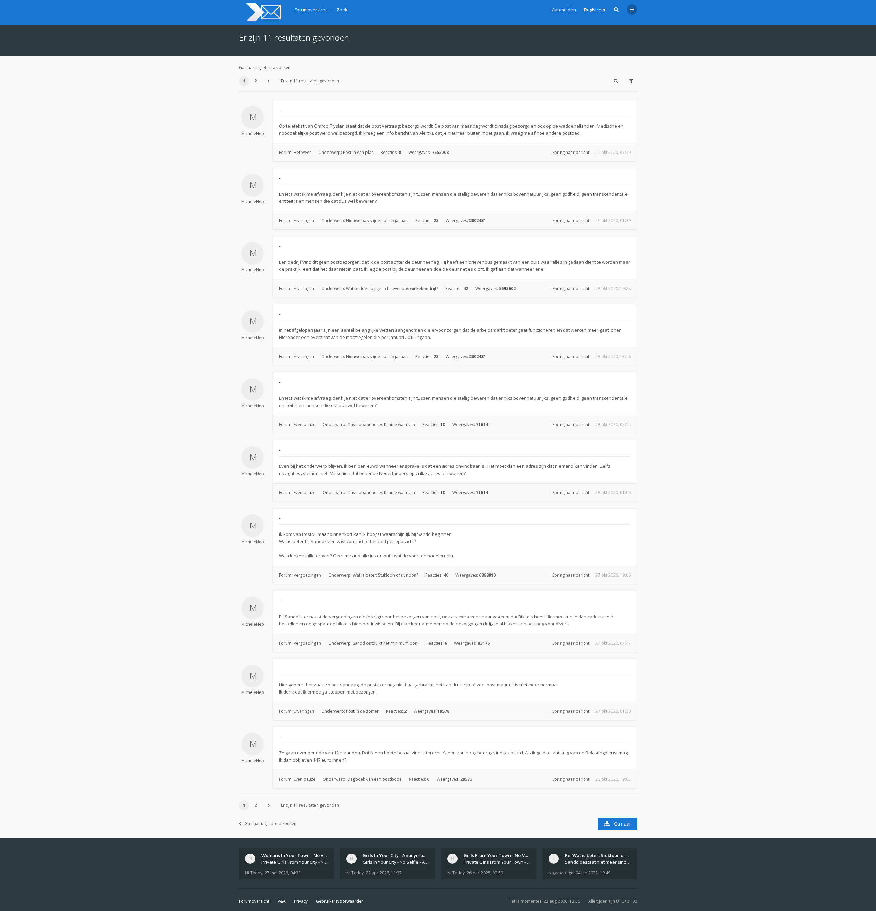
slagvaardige (561, 873)
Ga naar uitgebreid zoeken (265, 67)
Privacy (301, 901)
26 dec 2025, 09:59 (485, 873)
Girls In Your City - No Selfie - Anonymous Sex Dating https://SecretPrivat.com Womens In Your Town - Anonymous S (396, 862)
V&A (282, 901)
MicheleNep (252, 133)
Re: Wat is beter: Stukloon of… (597, 855)
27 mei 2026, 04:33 (283, 873)
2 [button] (256, 81)
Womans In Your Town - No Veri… (297, 855)
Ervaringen (304, 220)
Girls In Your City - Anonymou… (396, 855)
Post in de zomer (362, 711)
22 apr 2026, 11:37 (384, 873)
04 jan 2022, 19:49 (593, 873)
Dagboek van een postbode (374, 779)
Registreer (595, 9)
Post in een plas (358, 152)
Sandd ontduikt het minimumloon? (386, 643)
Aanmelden (564, 9)
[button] (268, 81)
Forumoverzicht (254, 901)
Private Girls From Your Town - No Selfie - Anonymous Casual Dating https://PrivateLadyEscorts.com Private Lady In (497, 862)
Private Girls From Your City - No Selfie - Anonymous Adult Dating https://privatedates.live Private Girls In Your (294, 862)
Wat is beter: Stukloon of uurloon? (385, 575)
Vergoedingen (307, 575)
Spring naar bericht (570, 152)
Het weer (302, 152)
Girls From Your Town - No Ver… (498, 855)
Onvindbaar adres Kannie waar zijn (381, 424)
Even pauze (304, 424)
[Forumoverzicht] (262, 12)
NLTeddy (253, 873)
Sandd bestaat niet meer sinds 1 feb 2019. (598, 862)
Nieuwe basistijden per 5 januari (377, 220)
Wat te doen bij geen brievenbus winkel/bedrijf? (392, 288)
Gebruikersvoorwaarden (340, 901)
